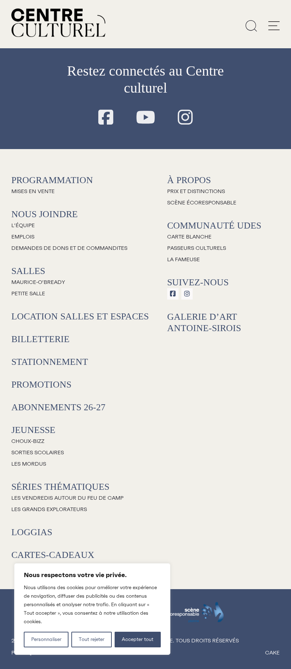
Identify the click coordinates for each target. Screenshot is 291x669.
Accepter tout (137, 639)
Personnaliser (46, 639)
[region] (92, 609)
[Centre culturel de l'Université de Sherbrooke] (58, 23)
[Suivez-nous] (105, 117)
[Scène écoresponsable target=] (194, 616)
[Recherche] (251, 25)
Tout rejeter (91, 639)
